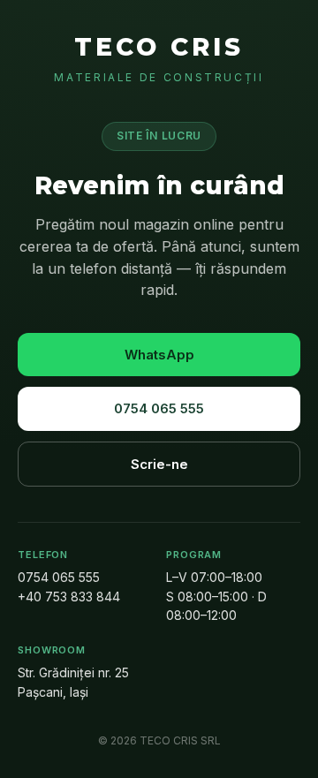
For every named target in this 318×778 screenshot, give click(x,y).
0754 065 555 (159, 408)
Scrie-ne (159, 464)
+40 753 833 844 (69, 596)
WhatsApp (159, 354)
